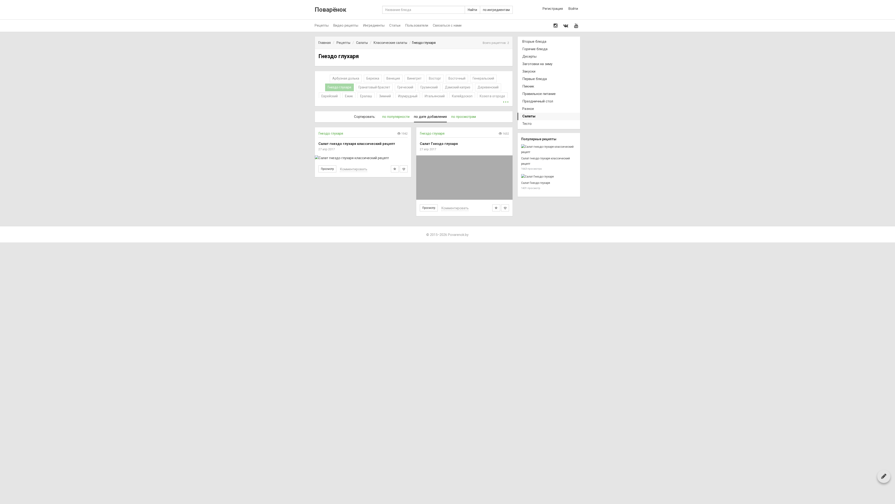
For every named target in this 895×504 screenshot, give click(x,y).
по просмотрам (463, 117)
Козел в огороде (492, 96)
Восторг (435, 78)
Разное (528, 109)
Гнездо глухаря (339, 87)
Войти (573, 9)
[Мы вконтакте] (566, 25)
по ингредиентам (496, 10)
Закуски (528, 71)
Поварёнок (330, 9)
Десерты (529, 56)
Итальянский (435, 96)
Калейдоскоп (462, 96)
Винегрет (414, 78)
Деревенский (488, 87)
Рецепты (322, 25)
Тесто (527, 124)
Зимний (385, 96)
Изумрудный (407, 96)
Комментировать (353, 169)
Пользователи (416, 25)
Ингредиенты (374, 25)
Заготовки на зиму (537, 64)
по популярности (396, 117)
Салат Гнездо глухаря (535, 183)
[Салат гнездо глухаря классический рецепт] (363, 158)
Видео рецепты (345, 25)
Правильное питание (539, 94)
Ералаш (366, 96)
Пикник (528, 86)
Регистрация (553, 9)
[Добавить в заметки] (395, 168)
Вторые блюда (534, 41)
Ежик (349, 96)
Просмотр (327, 169)
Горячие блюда (534, 49)
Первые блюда (534, 79)
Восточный (456, 78)
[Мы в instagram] (555, 25)
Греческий (405, 87)
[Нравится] (404, 168)
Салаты (528, 116)
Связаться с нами (447, 25)
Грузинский (429, 87)
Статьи (394, 25)
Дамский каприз (457, 87)
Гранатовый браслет (374, 87)
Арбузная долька (345, 78)
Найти (472, 10)
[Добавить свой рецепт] (884, 476)
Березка (372, 78)
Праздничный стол (537, 101)
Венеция (393, 78)
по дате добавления (430, 117)
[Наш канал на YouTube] (576, 25)
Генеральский (483, 78)
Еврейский (329, 96)
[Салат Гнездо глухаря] (464, 177)
